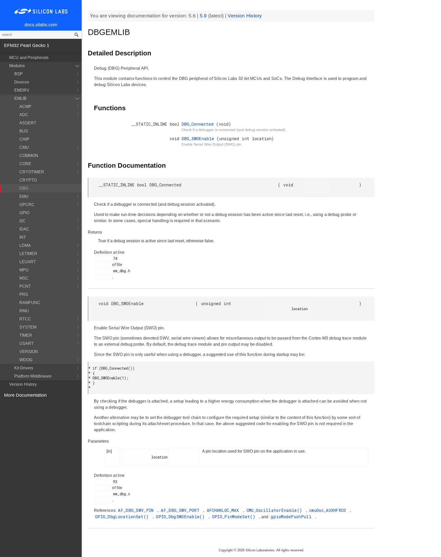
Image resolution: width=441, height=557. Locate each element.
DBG (23, 188)
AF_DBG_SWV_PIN (137, 510)
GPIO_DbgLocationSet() (123, 516)
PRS (23, 294)
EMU (24, 196)
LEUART (27, 262)
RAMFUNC (29, 302)
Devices (21, 82)
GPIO (24, 213)
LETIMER (28, 253)
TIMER (25, 335)
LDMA (25, 245)
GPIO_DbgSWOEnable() (181, 516)
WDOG (25, 360)
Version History (23, 384)
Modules (17, 66)
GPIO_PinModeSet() (235, 516)
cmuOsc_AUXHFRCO (329, 510)
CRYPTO (28, 180)
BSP (18, 74)
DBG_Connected (198, 124)
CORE (25, 164)
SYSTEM (27, 327)
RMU (24, 311)
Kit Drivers (23, 368)
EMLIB (20, 98)
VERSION (28, 351)
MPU (24, 270)
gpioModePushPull (292, 516)
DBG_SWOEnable (199, 138)
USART (26, 343)
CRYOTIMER (31, 172)
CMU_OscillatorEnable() (276, 510)
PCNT (25, 286)
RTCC (25, 319)
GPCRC (26, 204)
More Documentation (25, 395)
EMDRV (21, 90)
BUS (23, 131)
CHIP (24, 139)
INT (22, 237)
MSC (24, 278)
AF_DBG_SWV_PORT (181, 510)
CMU (24, 147)
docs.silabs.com (40, 24)
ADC (23, 115)
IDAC (24, 229)
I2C (22, 221)
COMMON (28, 155)
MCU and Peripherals (28, 57)
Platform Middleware (33, 376)
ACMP (25, 106)
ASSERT (27, 123)
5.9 (204, 15)
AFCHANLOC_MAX (224, 510)
